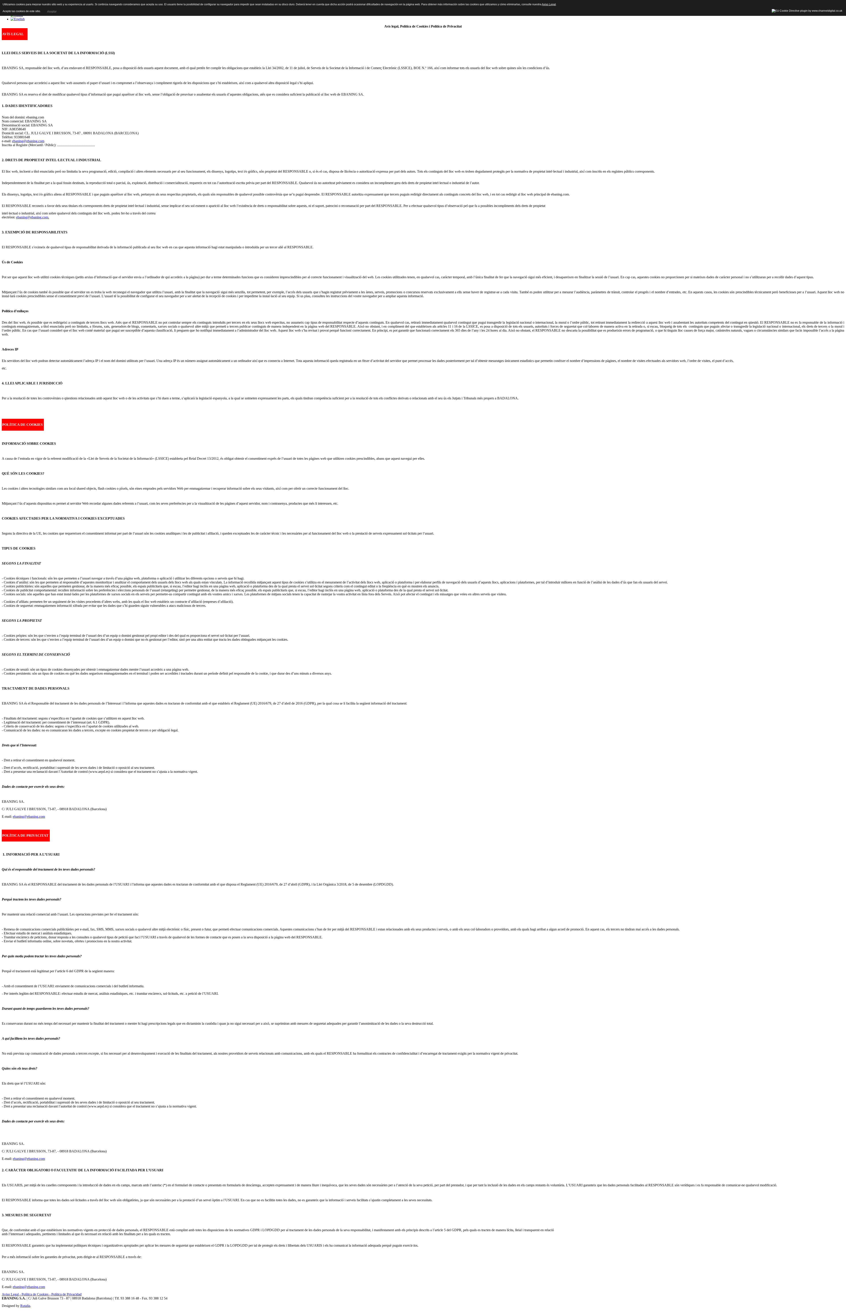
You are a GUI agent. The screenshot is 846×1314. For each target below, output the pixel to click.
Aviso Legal (549, 4)
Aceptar (51, 11)
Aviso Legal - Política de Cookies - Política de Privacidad (42, 1294)
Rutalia (25, 1306)
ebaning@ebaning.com (28, 141)
